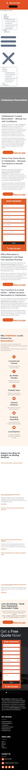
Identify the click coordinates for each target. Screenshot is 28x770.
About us (6, 16)
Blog (5, 30)
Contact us (7, 32)
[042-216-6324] (8, 248)
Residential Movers (10, 19)
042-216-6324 (14, 3)
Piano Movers (8, 28)
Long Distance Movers (11, 25)
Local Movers (8, 23)
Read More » (4, 504)
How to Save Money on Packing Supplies (10, 494)
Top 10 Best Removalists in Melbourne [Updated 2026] (13, 584)
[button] (8, 50)
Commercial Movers (10, 21)
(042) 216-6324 (19, 153)
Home (5, 15)
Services (6, 18)
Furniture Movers (9, 27)
